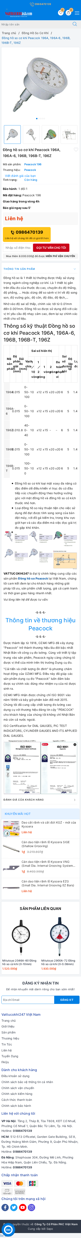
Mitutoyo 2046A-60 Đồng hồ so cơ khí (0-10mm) (19, 962)
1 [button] (36, 118)
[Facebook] (5, 1207)
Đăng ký (67, 999)
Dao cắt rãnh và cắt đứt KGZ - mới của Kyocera (49, 824)
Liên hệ (6, 1050)
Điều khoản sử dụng (15, 1076)
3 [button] (40, 118)
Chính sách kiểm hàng (16, 1093)
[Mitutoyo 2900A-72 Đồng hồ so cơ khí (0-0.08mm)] (60, 937)
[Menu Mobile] (76, 12)
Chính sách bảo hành (16, 1105)
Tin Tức (6, 1044)
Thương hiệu (10, 1038)
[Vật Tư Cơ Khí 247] (18, 13)
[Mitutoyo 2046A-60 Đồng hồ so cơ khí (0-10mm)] (21, 937)
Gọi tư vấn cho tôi (51, 247)
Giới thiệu (8, 1026)
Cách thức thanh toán (16, 1099)
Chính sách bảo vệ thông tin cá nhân (27, 1082)
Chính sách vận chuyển (17, 1088)
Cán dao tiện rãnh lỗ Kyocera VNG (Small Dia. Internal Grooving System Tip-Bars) (47, 863)
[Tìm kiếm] (75, 24)
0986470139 (42, 4)
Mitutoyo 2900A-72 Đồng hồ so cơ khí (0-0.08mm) (58, 962)
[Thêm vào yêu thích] (76, 149)
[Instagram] (31, 1207)
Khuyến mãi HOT (18, 813)
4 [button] (42, 118)
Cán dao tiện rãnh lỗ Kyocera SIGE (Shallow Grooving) (46, 844)
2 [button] (38, 118)
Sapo (50, 1228)
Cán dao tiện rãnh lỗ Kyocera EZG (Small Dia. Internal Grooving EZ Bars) (48, 883)
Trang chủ (8, 1020)
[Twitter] (13, 1207)
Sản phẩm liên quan (40, 908)
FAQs (5, 1062)
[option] (40, 84)
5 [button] (44, 118)
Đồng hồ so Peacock (33, 578)
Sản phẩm (8, 1032)
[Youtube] (22, 1207)
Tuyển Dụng (9, 1056)
